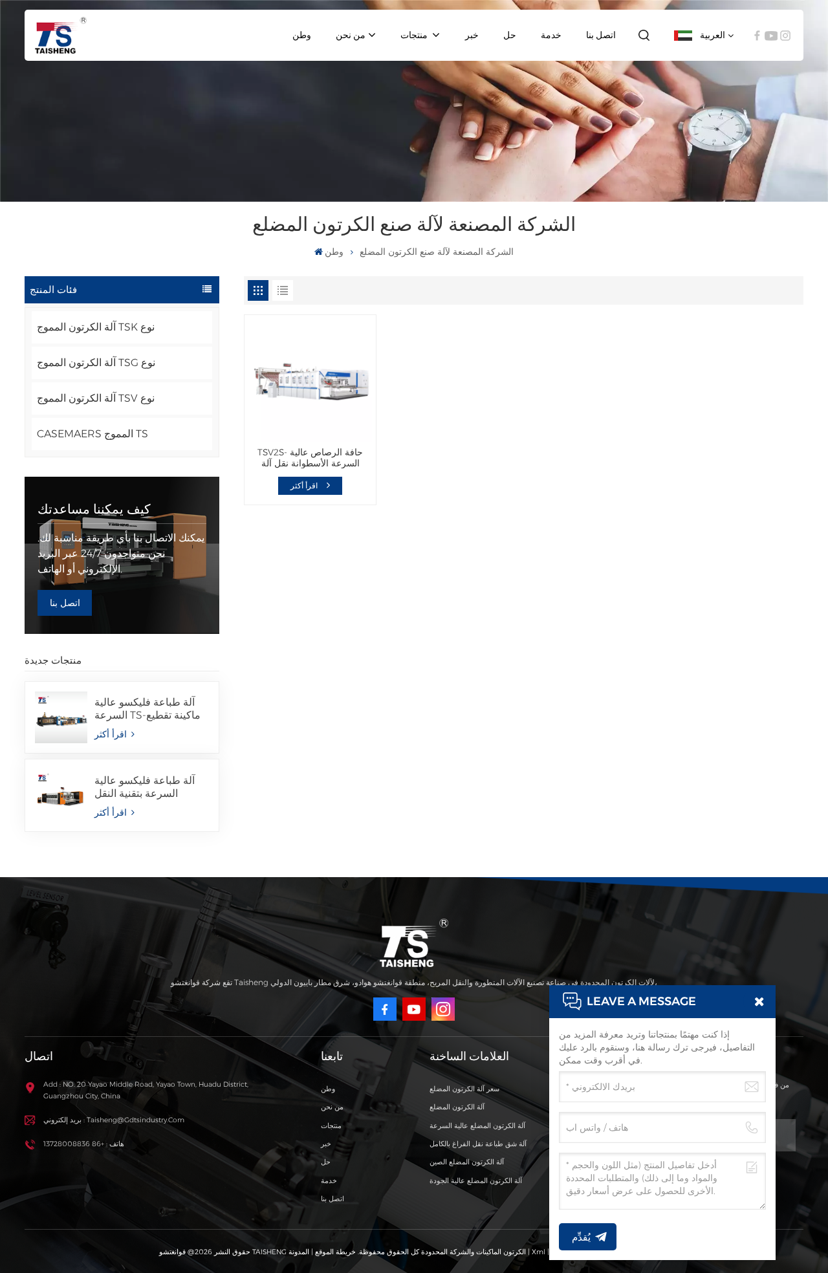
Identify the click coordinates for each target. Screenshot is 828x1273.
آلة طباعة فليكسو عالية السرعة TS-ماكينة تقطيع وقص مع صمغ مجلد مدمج (149, 709)
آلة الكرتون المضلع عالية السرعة (477, 1126)
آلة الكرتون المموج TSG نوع (96, 362)
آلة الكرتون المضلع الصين (467, 1162)
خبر (472, 35)
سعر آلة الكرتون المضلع (464, 1089)
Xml (538, 1252)
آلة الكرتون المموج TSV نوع (96, 398)
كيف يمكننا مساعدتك (94, 509)
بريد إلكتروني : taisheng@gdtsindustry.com (113, 1120)
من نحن (350, 35)
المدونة (299, 1252)
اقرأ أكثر (111, 734)
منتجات (415, 35)
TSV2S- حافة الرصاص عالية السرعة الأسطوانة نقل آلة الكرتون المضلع (310, 457)
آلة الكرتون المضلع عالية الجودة (476, 1181)
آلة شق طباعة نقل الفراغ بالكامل (478, 1144)
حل (509, 35)
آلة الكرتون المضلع (457, 1107)
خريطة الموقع (334, 1252)
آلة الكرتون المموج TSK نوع (96, 327)
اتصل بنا (601, 35)
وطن (301, 35)
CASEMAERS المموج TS (92, 434)
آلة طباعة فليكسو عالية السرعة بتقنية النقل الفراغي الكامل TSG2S (144, 787)
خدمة (551, 35)
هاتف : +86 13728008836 (83, 1144)
